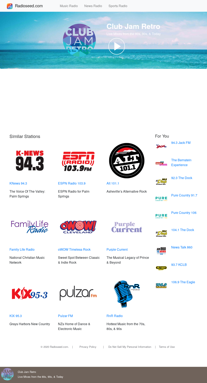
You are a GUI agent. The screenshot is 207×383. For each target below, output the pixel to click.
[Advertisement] (103, 101)
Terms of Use (167, 347)
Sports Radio (120, 5)
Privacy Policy (87, 347)
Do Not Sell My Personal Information (129, 347)
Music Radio (70, 5)
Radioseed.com (34, 5)
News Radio (94, 5)
